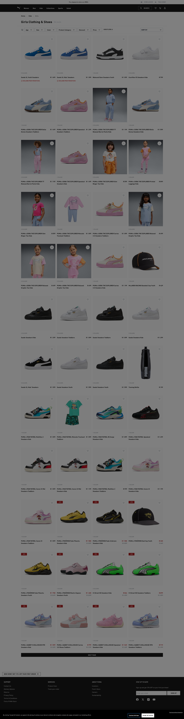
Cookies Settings (134, 715)
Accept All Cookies (148, 715)
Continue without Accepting (176, 712)
